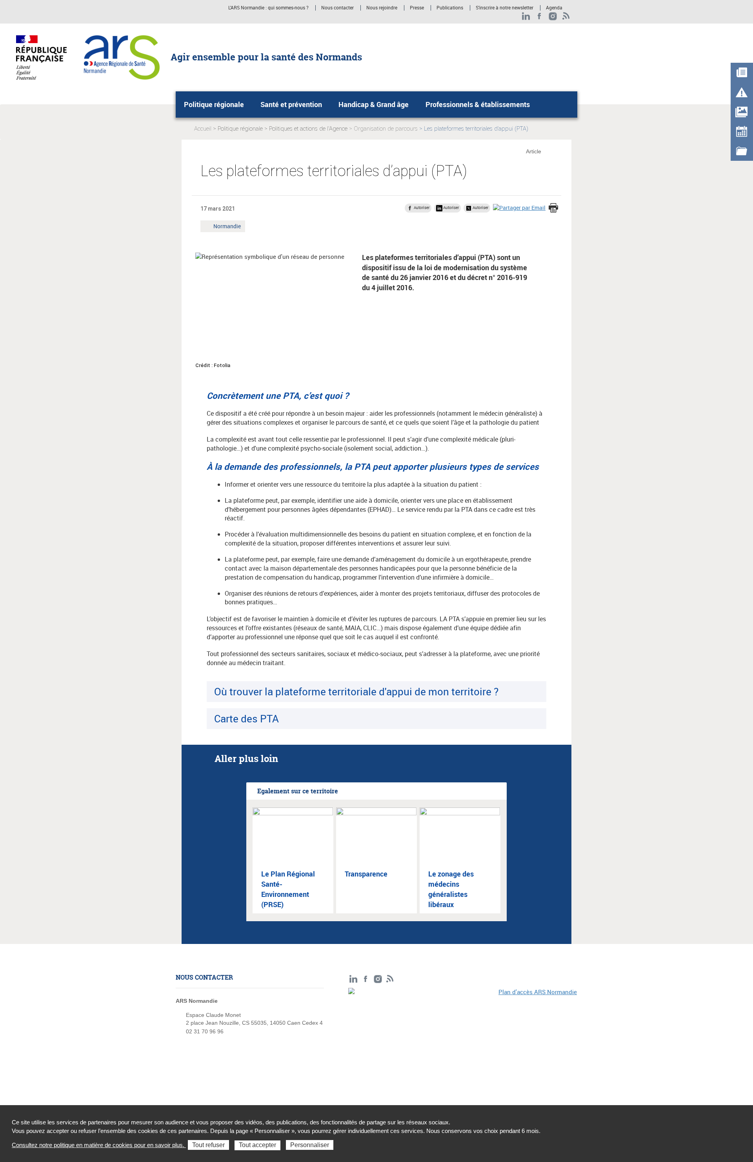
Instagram (552, 16)
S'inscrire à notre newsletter (504, 8)
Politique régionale (214, 104)
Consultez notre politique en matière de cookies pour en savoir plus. (99, 1145)
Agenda (554, 8)
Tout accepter (257, 1145)
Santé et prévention (291, 104)
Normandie (227, 227)
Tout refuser (208, 1145)
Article (533, 151)
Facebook (539, 16)
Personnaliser (309, 1145)
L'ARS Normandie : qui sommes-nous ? (268, 8)
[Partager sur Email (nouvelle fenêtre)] (519, 208)
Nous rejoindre (381, 8)
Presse (417, 8)
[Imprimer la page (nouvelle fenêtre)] (553, 208)
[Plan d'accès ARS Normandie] (462, 1042)
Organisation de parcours (386, 128)
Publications (450, 8)
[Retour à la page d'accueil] (122, 57)
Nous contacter (337, 8)
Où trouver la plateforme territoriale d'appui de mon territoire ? (356, 691)
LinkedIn (526, 16)
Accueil (202, 128)
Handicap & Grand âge (373, 104)
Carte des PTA (246, 718)
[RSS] (566, 16)
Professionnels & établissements (478, 104)
